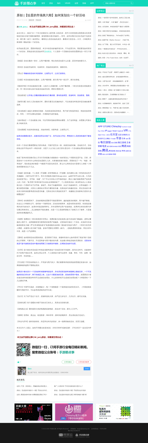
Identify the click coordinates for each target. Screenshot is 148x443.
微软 (114, 138)
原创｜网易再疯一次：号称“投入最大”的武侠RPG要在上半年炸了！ (114, 108)
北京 (120, 135)
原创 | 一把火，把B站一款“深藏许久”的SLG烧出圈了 (114, 90)
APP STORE (104, 126)
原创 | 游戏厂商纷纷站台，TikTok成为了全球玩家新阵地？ (114, 35)
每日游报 (105, 142)
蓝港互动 (128, 151)
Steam (114, 131)
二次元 (107, 135)
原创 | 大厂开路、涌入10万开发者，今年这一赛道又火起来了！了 (114, 44)
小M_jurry (23, 27)
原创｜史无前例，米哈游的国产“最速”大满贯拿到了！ (114, 26)
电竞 (104, 146)
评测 (100, 154)
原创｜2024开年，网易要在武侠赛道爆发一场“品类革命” (114, 85)
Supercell (120, 131)
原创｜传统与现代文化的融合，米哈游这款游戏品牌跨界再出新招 (114, 31)
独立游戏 (122, 142)
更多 (130, 11)
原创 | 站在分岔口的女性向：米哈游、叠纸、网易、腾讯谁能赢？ (114, 53)
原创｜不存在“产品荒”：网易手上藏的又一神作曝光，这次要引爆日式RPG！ (114, 72)
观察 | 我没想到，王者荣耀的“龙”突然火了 (112, 94)
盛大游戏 (110, 146)
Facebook (124, 126)
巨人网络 (106, 138)
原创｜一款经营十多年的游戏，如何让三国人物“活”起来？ (114, 18)
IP (106, 130)
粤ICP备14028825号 (74, 430)
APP (92, 3)
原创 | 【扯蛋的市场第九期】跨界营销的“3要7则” (70, 394)
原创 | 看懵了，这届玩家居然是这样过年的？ (113, 99)
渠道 (112, 142)
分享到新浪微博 (83, 362)
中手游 (103, 135)
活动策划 (47, 51)
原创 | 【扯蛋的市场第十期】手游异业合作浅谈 (70, 390)
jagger (110, 131)
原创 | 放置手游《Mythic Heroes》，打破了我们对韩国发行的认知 (114, 40)
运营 (76, 3)
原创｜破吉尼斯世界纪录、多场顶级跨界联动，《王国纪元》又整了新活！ (114, 77)
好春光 (125, 135)
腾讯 (105, 150)
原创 (51, 3)
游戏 (115, 142)
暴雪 (127, 138)
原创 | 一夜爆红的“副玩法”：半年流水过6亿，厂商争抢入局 (114, 49)
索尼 (119, 146)
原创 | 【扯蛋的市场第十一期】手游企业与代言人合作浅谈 (33, 390)
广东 (111, 138)
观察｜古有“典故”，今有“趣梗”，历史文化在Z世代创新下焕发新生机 (114, 22)
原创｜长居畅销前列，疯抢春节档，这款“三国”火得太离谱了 (114, 103)
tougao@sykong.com (83, 429)
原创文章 (31, 20)
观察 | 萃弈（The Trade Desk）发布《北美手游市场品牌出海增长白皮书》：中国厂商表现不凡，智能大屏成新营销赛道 (114, 58)
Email (87, 368)
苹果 (123, 151)
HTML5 (103, 131)
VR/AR (67, 3)
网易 (124, 146)
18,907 (89, 20)
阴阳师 (110, 154)
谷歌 (103, 154)
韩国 (114, 154)
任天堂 (114, 134)
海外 (59, 3)
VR (126, 130)
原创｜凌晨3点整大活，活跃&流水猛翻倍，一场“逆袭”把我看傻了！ (114, 112)
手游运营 (38, 20)
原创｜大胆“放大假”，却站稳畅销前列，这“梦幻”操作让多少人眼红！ (114, 81)
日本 (123, 139)
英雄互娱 (118, 151)
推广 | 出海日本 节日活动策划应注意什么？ (68, 386)
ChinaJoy (116, 126)
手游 (118, 138)
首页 (43, 3)
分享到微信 (68, 362)
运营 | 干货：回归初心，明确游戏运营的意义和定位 (33, 386)
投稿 (84, 3)
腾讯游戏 (112, 151)
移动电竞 (115, 146)
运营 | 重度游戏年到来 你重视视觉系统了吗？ (32, 394)
